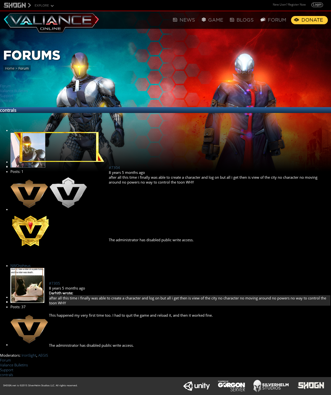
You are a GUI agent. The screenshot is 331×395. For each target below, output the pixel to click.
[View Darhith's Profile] (27, 166)
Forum (5, 85)
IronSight (29, 355)
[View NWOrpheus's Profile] (27, 301)
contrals (6, 100)
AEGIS (43, 355)
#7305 (54, 283)
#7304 (114, 167)
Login (317, 4)
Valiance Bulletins (14, 90)
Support (6, 95)
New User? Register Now (289, 4)
